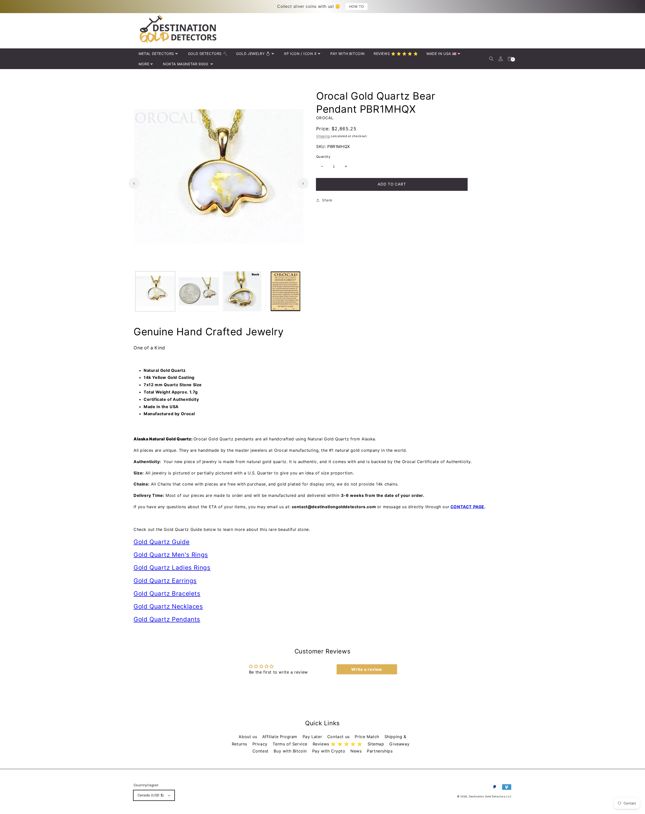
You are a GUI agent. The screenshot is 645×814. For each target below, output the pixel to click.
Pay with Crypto (329, 750)
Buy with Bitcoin (291, 750)
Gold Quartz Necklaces (168, 606)
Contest (261, 750)
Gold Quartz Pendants (167, 619)
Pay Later (313, 736)
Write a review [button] (366, 669)
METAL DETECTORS (156, 53)
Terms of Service (291, 743)
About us (248, 736)
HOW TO (356, 6)
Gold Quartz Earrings (165, 580)
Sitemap (377, 743)
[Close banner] (639, 7)
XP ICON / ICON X (300, 53)
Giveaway (399, 743)
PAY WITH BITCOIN (347, 53)
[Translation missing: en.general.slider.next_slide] (303, 183)
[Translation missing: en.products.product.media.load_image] (155, 291)
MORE (144, 64)
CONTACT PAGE (467, 506)
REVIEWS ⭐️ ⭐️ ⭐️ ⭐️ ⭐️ (396, 53)
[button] (491, 59)
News (356, 750)
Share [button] (327, 200)
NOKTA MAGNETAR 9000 (186, 64)
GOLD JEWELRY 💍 (253, 53)
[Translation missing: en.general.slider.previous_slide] (134, 183)
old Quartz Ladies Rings (174, 567)
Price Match (367, 736)
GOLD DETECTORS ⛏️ (208, 53)
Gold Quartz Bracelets (167, 593)
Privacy (260, 743)
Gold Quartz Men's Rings (171, 554)
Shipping (323, 136)
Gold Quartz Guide (161, 542)
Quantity (323, 157)
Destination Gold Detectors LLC (490, 796)
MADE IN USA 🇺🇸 (442, 53)
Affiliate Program (280, 736)
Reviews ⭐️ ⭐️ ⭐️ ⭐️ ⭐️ (338, 743)
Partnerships (380, 750)
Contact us (339, 736)
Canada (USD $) (151, 795)
